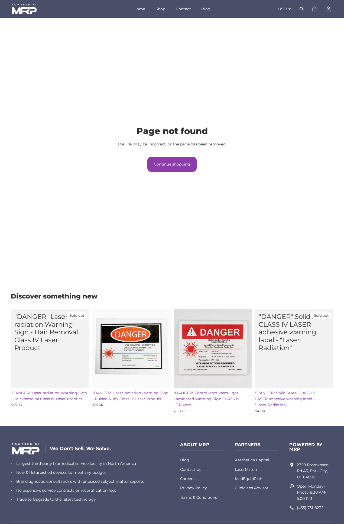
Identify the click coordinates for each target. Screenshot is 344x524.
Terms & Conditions (198, 497)
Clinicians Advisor (251, 487)
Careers (187, 478)
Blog (205, 9)
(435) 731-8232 (310, 507)
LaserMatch (246, 469)
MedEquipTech (248, 478)
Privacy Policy (193, 487)
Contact (183, 9)
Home (139, 9)
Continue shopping (172, 164)
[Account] (328, 9)
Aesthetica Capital (252, 460)
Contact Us (190, 469)
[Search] (301, 9)
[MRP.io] (26, 448)
